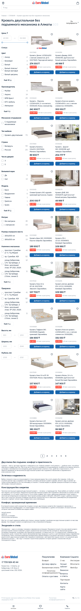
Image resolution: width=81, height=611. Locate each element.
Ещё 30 (7, 80)
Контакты (64, 583)
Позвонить (67, 608)
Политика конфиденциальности (51, 572)
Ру (73, 598)
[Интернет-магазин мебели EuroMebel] (40, 3)
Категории (13, 608)
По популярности (71, 22)
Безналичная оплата (50, 568)
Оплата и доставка (50, 576)
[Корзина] (77, 3)
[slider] (2, 42)
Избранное (40, 608)
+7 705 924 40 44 (9, 562)
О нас (62, 561)
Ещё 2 (6, 282)
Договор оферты (49, 564)
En (78, 598)
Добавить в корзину (42, 72)
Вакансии (64, 570)
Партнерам (65, 580)
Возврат (45, 561)
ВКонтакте (74, 564)
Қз (76, 598)
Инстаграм (74, 561)
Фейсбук (74, 568)
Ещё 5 (6, 111)
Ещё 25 (7, 211)
